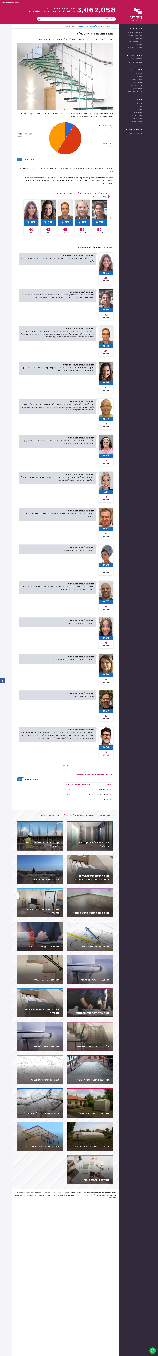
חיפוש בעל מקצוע (135, 32)
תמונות (139, 44)
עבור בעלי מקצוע (135, 62)
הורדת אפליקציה (135, 35)
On (20, 159)
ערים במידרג (137, 38)
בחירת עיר (101, 196)
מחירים (139, 110)
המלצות (139, 106)
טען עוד (65, 766)
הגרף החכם (30, 160)
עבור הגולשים (137, 59)
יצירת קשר (138, 83)
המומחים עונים (136, 116)
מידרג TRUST (136, 89)
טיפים (139, 103)
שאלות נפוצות (136, 86)
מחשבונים (138, 113)
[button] (20, 218)
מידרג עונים (137, 119)
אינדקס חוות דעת (135, 41)
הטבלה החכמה (31, 779)
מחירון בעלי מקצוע (135, 48)
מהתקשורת (137, 77)
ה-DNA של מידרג (135, 92)
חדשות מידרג (137, 80)
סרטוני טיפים (137, 122)
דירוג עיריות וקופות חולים (132, 133)
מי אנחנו (139, 73)
